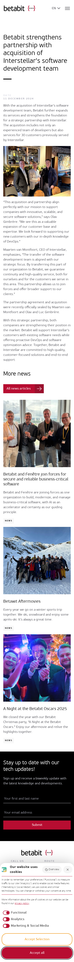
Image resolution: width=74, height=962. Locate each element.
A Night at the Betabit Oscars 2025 (35, 709)
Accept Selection (37, 939)
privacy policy (22, 903)
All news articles (19, 388)
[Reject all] (67, 870)
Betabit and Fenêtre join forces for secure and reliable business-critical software (35, 479)
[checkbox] (14, 912)
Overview (54, 869)
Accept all (37, 953)
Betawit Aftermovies (21, 602)
